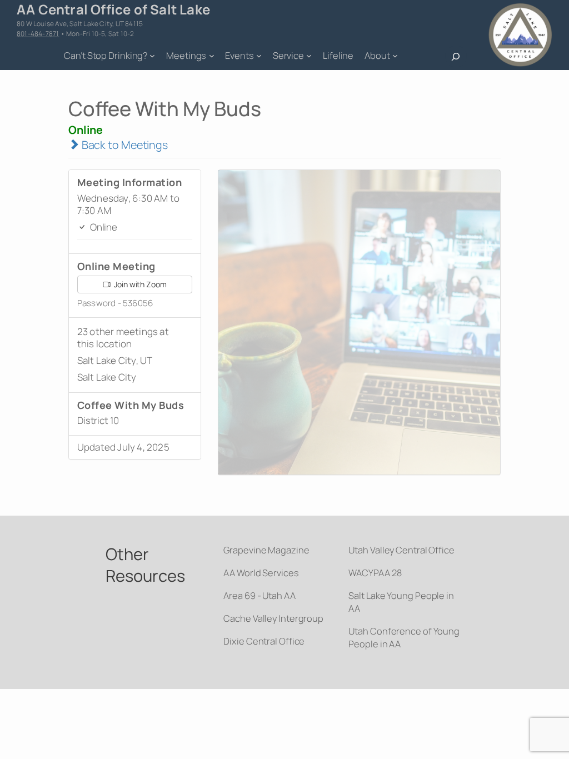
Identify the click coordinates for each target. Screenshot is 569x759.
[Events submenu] (259, 55)
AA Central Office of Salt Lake (113, 9)
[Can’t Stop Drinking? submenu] (152, 55)
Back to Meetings (123, 144)
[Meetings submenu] (211, 55)
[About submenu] (395, 55)
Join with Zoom (139, 284)
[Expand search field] (456, 56)
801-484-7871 (38, 33)
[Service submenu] (309, 55)
